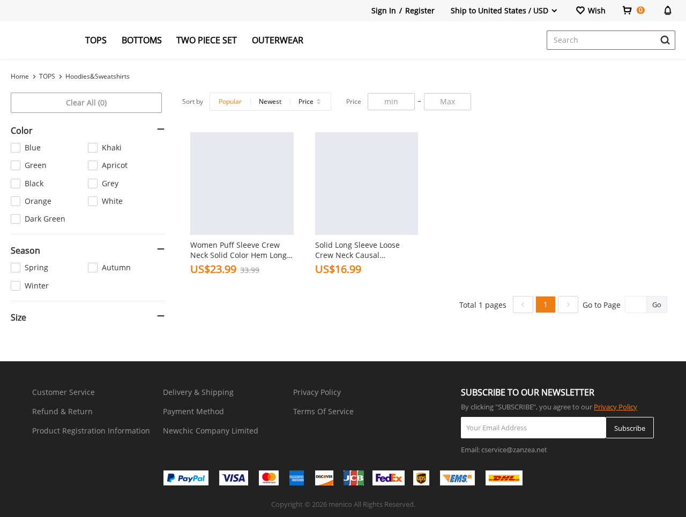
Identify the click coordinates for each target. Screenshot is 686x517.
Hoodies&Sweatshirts (97, 76)
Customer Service (63, 392)
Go (656, 304)
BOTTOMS (142, 40)
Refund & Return (62, 411)
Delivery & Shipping (198, 392)
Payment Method (193, 411)
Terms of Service (323, 411)
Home (20, 76)
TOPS (96, 40)
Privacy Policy (317, 392)
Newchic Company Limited (210, 430)
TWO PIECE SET (206, 40)
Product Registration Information (91, 430)
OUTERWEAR (277, 40)
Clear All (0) (86, 102)
